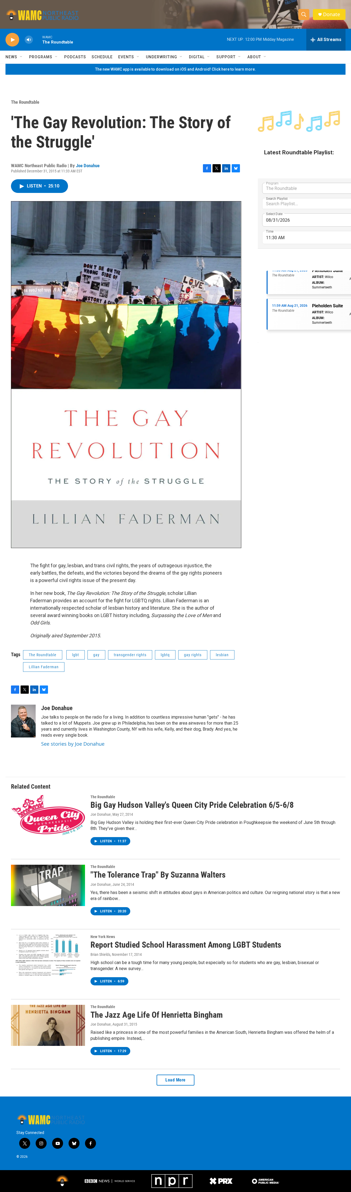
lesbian (222, 655)
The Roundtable (25, 102)
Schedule (102, 57)
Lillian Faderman (44, 667)
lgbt (75, 655)
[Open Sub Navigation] (21, 57)
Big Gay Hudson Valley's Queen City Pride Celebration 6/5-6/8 (192, 805)
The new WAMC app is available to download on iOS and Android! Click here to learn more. (175, 69)
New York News (102, 936)
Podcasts (75, 57)
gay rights (193, 655)
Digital (197, 57)
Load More (175, 1080)
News (11, 57)
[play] (12, 40)
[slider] (37, 39)
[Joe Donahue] (23, 721)
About (254, 57)
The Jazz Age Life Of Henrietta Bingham (156, 1015)
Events (126, 57)
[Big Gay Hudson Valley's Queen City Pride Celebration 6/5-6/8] (48, 815)
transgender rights (130, 655)
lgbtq (165, 655)
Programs (40, 57)
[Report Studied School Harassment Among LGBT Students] (48, 955)
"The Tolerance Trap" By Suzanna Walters (158, 874)
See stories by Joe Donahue (72, 743)
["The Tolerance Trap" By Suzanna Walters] (48, 885)
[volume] (28, 40)
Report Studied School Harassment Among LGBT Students (185, 945)
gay (96, 655)
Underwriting (161, 57)
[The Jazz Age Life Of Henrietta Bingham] (48, 1025)
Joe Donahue (88, 165)
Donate (331, 14)
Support (226, 57)
